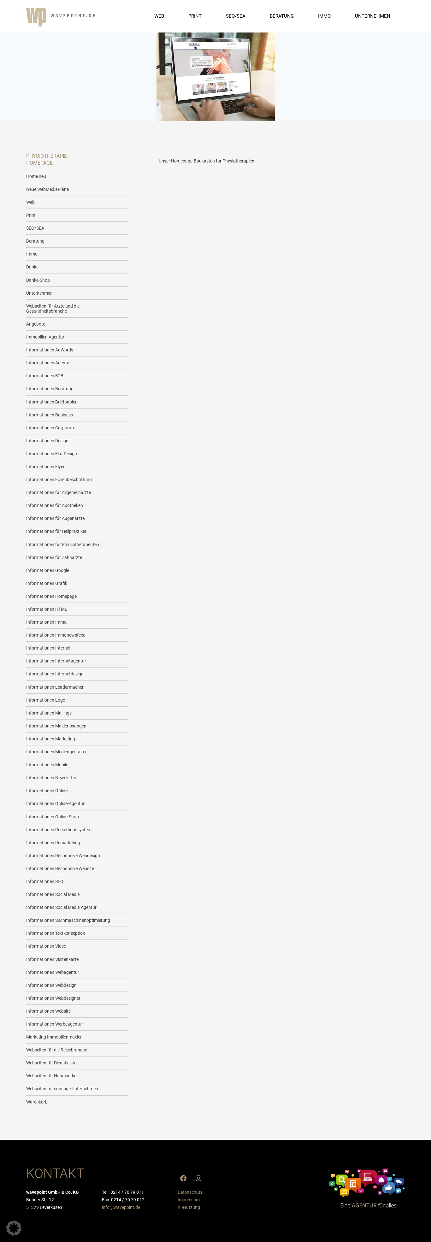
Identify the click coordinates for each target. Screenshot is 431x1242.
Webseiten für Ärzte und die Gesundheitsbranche (53, 308)
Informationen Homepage (51, 596)
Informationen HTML (46, 609)
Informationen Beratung (50, 388)
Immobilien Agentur (45, 336)
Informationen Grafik (46, 583)
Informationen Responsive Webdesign (63, 855)
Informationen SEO (44, 881)
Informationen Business (49, 414)
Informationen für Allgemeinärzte (58, 492)
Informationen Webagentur (52, 972)
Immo (32, 253)
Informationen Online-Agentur (55, 803)
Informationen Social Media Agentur (61, 907)
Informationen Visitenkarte (52, 959)
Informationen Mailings (49, 712)
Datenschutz (190, 1192)
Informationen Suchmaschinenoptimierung (68, 920)
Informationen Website (48, 1011)
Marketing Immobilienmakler (54, 1036)
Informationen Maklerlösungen (56, 725)
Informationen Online (47, 790)
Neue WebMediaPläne (47, 189)
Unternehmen (39, 293)
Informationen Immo (46, 622)
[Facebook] (183, 1178)
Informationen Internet (48, 647)
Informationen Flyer (45, 466)
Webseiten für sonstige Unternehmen (62, 1088)
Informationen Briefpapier (51, 401)
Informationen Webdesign (51, 985)
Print (31, 215)
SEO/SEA (35, 228)
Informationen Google (47, 570)
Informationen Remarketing (53, 842)
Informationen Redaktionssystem (59, 829)
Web (30, 202)
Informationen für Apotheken (54, 505)
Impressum (189, 1199)
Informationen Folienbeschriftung (59, 479)
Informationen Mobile (47, 764)
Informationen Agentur (48, 362)
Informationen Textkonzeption (55, 933)
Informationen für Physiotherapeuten (62, 544)
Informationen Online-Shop (52, 816)
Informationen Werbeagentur (54, 1024)
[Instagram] (198, 1178)
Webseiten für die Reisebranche (56, 1049)
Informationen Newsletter (51, 777)
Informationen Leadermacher (55, 687)
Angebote (35, 324)
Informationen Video (46, 946)
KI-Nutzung (189, 1207)
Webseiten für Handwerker (52, 1075)
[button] (14, 1228)
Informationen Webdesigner (53, 998)
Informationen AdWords (49, 349)
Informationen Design (47, 440)
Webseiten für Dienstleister (52, 1062)
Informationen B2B (44, 375)
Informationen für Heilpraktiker (56, 531)
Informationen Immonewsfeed (56, 635)
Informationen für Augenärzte (55, 518)
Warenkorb (37, 1101)
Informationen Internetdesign (55, 673)
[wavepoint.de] (60, 17)
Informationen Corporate (50, 427)
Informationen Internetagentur (56, 660)
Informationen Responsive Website (60, 868)
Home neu (36, 176)
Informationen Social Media (53, 894)
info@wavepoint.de (121, 1207)
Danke (32, 266)
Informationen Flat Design (51, 453)
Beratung (35, 241)
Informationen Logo (45, 700)
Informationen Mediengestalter (56, 751)
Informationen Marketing (50, 738)
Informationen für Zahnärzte (54, 557)
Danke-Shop (38, 280)
